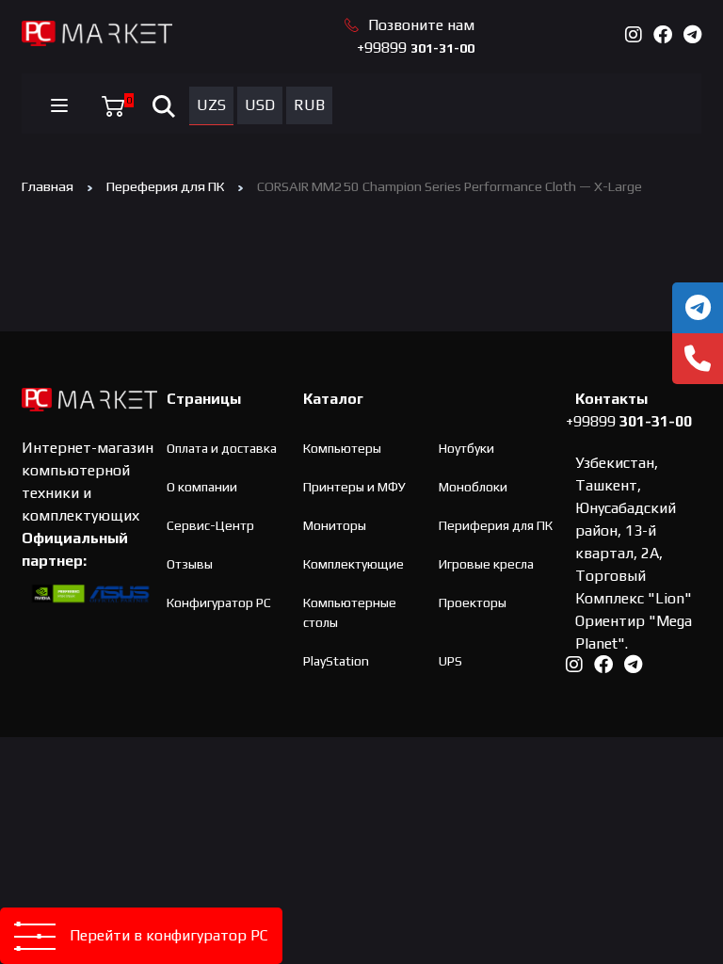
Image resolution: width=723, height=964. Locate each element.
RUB (309, 105)
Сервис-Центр (210, 525)
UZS (211, 105)
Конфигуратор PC (219, 602)
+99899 (415, 47)
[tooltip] (697, 307)
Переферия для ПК (165, 186)
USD (260, 105)
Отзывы (190, 563)
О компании (202, 486)
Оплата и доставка (222, 448)
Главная (47, 186)
